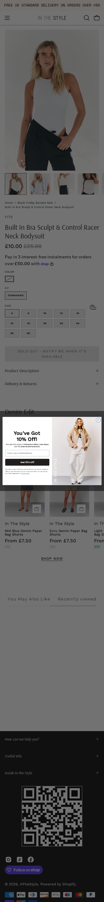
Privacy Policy (25, 473)
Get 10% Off (27, 462)
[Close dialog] (98, 420)
